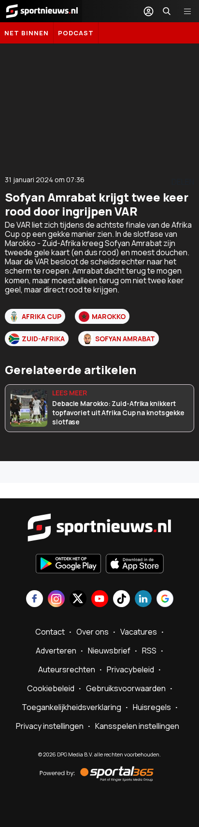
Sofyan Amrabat (125, 338)
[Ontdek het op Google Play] (68, 564)
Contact (50, 631)
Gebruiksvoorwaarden (126, 688)
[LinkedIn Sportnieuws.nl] (143, 599)
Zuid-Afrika (43, 338)
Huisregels (152, 707)
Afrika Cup (41, 316)
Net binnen (26, 33)
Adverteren (56, 650)
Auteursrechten (66, 669)
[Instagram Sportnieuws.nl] (56, 599)
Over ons (92, 631)
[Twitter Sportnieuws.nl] (78, 599)
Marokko (109, 316)
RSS (149, 650)
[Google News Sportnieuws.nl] (164, 599)
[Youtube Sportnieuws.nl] (99, 599)
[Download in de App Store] (135, 564)
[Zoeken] (166, 11)
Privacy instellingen (50, 726)
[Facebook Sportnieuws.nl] (34, 599)
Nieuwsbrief (109, 650)
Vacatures (138, 631)
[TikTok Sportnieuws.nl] (121, 599)
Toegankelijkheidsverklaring (71, 707)
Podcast (76, 33)
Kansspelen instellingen (137, 726)
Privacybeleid (130, 669)
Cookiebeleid (50, 688)
